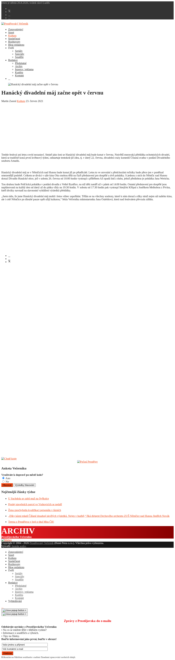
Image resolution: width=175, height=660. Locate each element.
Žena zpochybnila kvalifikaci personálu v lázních (34, 510)
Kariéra (19, 72)
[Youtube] (9, 14)
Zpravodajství (15, 29)
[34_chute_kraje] (9, 458)
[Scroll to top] (2, 606)
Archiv (19, 66)
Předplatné (20, 63)
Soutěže (19, 57)
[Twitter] (9, 11)
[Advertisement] (87, 126)
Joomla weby (18, 546)
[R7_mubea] (6, 540)
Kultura (12, 35)
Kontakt (19, 75)
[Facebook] (9, 8)
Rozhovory (14, 41)
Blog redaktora (16, 44)
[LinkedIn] (9, 258)
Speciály (19, 54)
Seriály (19, 50)
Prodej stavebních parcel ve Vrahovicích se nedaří (35, 504)
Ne (7, 481)
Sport (11, 32)
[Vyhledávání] (9, 78)
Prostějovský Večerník (42, 543)
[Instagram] (9, 17)
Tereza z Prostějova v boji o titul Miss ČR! (31, 521)
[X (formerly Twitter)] (9, 261)
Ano (7, 478)
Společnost (14, 38)
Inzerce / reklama (24, 69)
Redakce (13, 60)
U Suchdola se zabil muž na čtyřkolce (28, 498)
